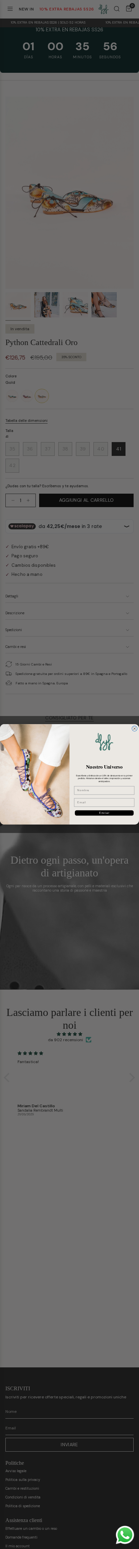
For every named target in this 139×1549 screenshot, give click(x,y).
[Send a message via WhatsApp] (125, 1535)
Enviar (104, 812)
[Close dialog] (134, 729)
